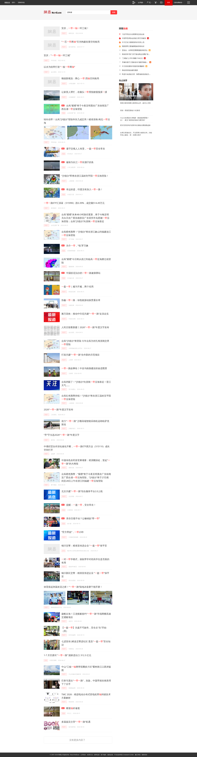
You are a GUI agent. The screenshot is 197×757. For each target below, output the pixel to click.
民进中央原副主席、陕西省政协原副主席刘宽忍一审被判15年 (137, 74)
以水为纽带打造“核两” (59, 66)
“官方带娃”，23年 (72, 532)
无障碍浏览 (21, 2)
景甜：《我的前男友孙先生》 (132, 96)
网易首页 (7, 2)
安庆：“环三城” (57, 55)
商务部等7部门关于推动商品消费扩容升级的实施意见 (137, 54)
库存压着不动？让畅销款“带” (83, 518)
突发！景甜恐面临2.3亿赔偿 (130, 110)
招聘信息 (97, 755)
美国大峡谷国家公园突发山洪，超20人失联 (135, 103)
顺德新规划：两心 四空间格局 (80, 78)
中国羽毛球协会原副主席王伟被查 (134, 38)
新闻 (63, 551)
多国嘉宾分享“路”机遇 (75, 721)
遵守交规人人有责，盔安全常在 (85, 148)
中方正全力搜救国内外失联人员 (133, 42)
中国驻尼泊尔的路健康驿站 (83, 272)
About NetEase (74, 755)
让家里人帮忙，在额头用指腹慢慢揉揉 (84, 92)
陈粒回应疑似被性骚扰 (130, 70)
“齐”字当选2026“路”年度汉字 (61, 434)
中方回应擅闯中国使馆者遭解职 (133, 66)
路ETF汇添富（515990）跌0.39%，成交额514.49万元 (74, 202)
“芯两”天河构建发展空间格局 (80, 41)
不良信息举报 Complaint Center (124, 755)
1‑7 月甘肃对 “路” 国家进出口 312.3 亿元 (67, 655)
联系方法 (90, 755)
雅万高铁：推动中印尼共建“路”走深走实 (85, 313)
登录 (168, 2)
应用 (13, 2)
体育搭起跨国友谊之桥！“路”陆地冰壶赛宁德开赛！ (73, 586)
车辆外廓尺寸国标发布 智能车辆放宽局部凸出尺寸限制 (135, 62)
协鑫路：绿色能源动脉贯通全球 (80, 300)
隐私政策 (110, 755)
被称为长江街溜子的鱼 (80, 162)
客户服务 (103, 755)
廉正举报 (137, 755)
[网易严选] (149, 2)
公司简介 (83, 755)
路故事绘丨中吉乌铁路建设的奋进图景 (84, 368)
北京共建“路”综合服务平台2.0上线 (82, 491)
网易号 (64, 33)
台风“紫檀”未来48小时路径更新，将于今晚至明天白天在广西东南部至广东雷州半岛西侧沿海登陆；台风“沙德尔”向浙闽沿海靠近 (85, 218)
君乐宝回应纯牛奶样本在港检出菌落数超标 (135, 125)
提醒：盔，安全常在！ (81, 504)
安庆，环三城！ (75, 28)
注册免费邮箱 (178, 2)
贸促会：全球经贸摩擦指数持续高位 (135, 50)
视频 (63, 113)
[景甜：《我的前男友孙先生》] (136, 91)
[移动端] (134, 2)
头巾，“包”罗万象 (77, 245)
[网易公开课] (141, 2)
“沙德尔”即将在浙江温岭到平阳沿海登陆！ (85, 175)
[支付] (156, 2)
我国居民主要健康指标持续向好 (133, 46)
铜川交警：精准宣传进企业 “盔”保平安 (84, 545)
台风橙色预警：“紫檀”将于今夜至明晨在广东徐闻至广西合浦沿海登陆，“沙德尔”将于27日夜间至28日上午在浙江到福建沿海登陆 (86, 477)
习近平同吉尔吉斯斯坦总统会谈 (133, 34)
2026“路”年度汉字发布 (58, 409)
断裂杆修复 (73, 708)
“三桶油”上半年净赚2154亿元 (132, 58)
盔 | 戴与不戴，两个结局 (77, 286)
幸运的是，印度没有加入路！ (84, 189)
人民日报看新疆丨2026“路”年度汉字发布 (85, 327)
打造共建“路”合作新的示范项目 (80, 354)
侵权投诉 (144, 755)
